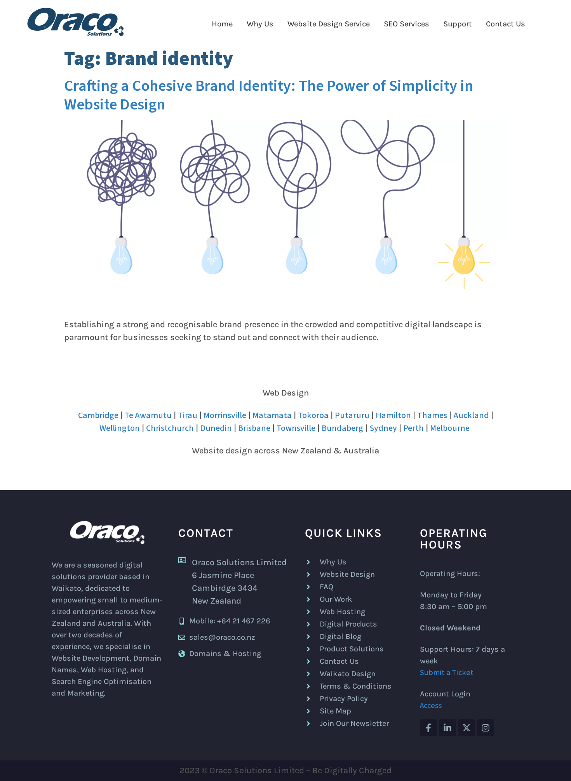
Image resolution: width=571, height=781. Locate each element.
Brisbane (254, 428)
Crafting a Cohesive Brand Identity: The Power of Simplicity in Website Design (268, 95)
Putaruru (352, 415)
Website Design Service (328, 23)
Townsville (296, 428)
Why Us (260, 23)
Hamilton (393, 415)
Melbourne (450, 428)
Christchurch (170, 428)
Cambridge (98, 415)
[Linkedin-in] (447, 727)
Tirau (187, 415)
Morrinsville (225, 415)
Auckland (471, 415)
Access (431, 705)
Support (457, 23)
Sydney (383, 428)
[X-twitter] (466, 727)
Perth (413, 428)
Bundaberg (342, 428)
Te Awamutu (148, 415)
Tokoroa (313, 415)
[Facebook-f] (428, 727)
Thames (432, 415)
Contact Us (505, 23)
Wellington (119, 428)
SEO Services (406, 23)
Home (222, 23)
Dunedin (216, 428)
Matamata (272, 415)
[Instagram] (485, 727)
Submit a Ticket (447, 672)
